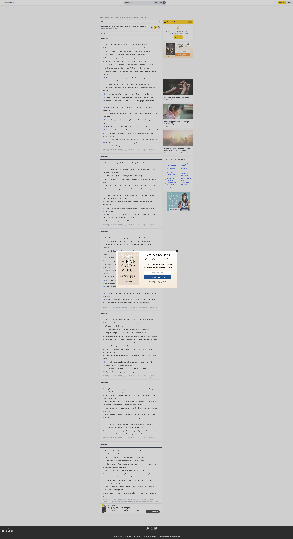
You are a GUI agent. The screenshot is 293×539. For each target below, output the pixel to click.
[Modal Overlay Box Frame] (146, 269)
